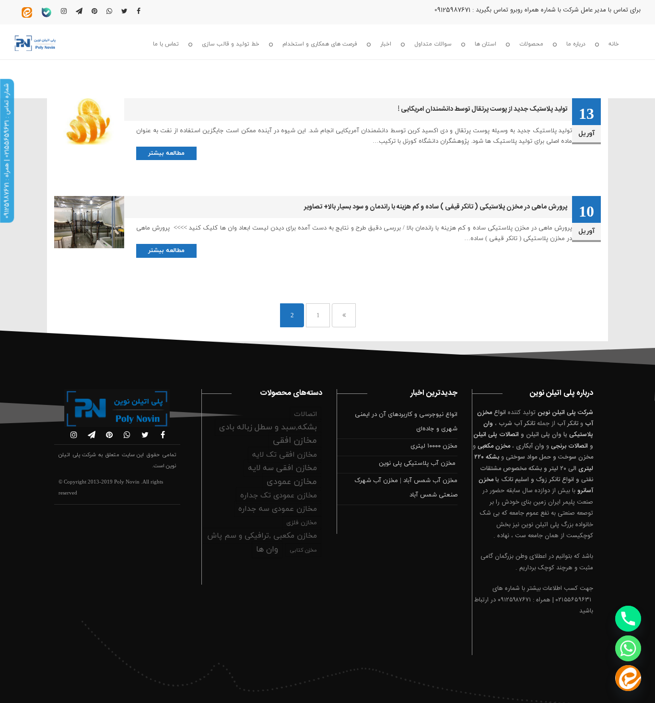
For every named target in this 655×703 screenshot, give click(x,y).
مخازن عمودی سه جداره (277, 509)
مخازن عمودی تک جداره (278, 495)
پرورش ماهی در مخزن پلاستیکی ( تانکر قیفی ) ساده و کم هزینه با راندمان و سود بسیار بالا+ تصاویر (435, 207)
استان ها (485, 44)
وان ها (267, 549)
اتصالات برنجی (569, 446)
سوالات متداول (433, 44)
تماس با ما (166, 44)
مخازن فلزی (301, 523)
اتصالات (305, 414)
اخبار (385, 44)
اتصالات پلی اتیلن (496, 434)
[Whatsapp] (628, 648)
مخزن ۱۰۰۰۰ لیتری (433, 446)
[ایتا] (628, 678)
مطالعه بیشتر (166, 153)
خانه (613, 44)
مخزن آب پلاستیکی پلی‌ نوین (418, 463)
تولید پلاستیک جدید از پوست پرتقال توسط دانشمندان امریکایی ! (482, 109)
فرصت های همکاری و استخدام (319, 44)
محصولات (531, 44)
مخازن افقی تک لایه (284, 454)
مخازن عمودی (292, 482)
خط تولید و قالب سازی (230, 44)
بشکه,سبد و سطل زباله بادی (268, 427)
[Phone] (628, 619)
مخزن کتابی (303, 550)
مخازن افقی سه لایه (282, 468)
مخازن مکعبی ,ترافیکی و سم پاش (262, 535)
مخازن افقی (295, 441)
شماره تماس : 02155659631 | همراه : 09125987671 (6, 151)
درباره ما (575, 44)
